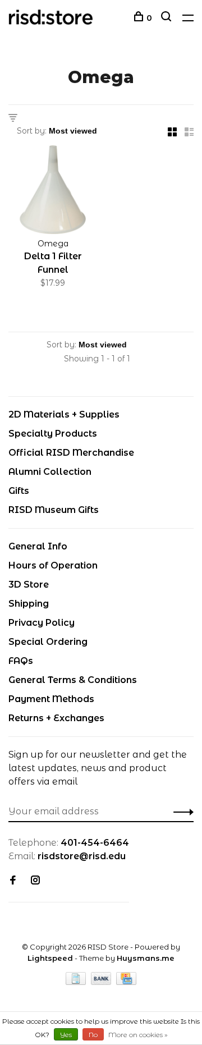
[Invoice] (77, 982)
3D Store (28, 584)
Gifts (18, 490)
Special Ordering (48, 641)
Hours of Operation (53, 565)
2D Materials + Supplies (64, 414)
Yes (66, 1034)
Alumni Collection (49, 471)
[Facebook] (12, 881)
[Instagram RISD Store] (35, 881)
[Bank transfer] (102, 982)
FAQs (20, 661)
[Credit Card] (126, 982)
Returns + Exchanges (56, 718)
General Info (37, 546)
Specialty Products (52, 433)
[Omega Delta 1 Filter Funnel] (52, 191)
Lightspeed (50, 958)
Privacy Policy (41, 622)
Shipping (28, 603)
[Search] (167, 18)
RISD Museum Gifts (53, 510)
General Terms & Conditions (72, 680)
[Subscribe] (180, 811)
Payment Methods (51, 699)
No (93, 1034)
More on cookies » (138, 1034)
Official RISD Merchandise (71, 452)
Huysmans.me (146, 958)
